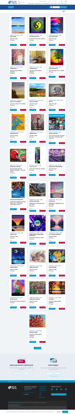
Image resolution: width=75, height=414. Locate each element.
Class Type (11, 7)
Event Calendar (42, 386)
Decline (58, 411)
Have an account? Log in (53, 376)
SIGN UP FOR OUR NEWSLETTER (58, 394)
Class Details (13, 44)
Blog (59, 3)
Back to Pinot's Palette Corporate (15, 381)
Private (63, 7)
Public (56, 7)
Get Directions (26, 390)
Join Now (53, 373)
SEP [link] (64, 11)
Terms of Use (10, 404)
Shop (55, 3)
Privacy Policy (15, 404)
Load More (37, 348)
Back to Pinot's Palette (43, 1)
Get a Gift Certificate (21, 373)
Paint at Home (64, 3)
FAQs (52, 3)
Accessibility (20, 404)
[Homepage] (15, 387)
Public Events (31, 3)
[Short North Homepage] (12, 2)
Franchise (49, 1)
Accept (65, 411)
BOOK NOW (23, 44)
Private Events (38, 3)
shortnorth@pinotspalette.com (29, 392)
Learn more (52, 411)
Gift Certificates (46, 3)
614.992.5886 (26, 394)
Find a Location (55, 1)
